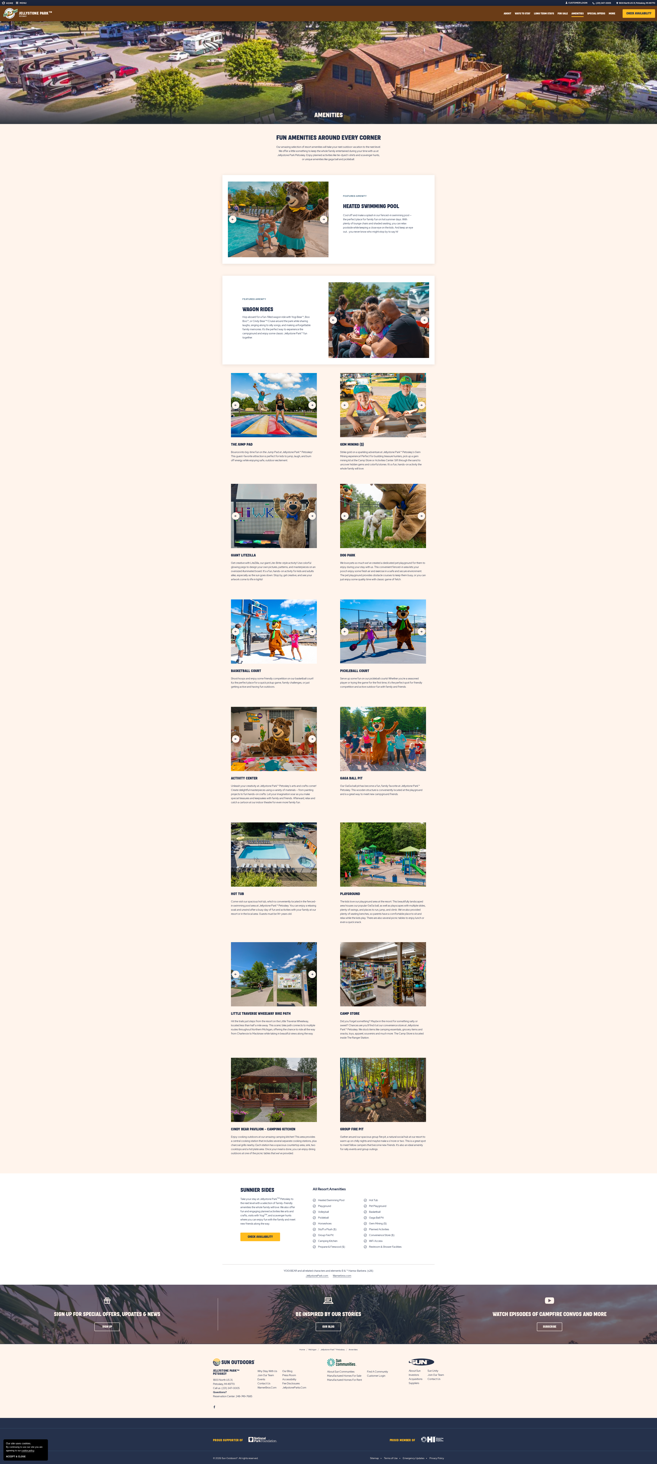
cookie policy (27, 1450)
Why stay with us (267, 1371)
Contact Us (263, 1383)
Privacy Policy (436, 1458)
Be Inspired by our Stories (328, 1314)
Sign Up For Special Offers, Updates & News (107, 1314)
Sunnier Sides (257, 1190)
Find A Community (377, 1371)
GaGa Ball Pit (351, 778)
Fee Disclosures (291, 1383)
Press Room (289, 1375)
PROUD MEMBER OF (402, 1440)
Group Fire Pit (352, 1129)
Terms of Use (391, 1458)
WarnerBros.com (266, 1387)
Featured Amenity (355, 196)
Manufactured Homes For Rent (344, 1380)
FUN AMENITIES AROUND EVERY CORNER (328, 138)
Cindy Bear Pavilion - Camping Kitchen (263, 1129)
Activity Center (244, 778)
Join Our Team (265, 1375)
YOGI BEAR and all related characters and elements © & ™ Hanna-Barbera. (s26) (328, 1271)
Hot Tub (237, 894)
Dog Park (347, 555)
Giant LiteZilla (243, 555)
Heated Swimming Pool (371, 206)
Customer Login (577, 3)
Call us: (217, 1388)
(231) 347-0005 (603, 3)
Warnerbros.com (342, 1275)
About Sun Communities (341, 1371)
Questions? (220, 1392)
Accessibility (289, 1379)
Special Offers (596, 13)
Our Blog (287, 1371)
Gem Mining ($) (352, 444)
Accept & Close (16, 1456)
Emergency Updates (413, 1458)
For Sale (563, 13)
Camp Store (349, 1013)
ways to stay (522, 13)
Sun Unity (433, 1371)
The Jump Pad (242, 444)
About (507, 13)
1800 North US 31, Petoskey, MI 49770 (637, 3)
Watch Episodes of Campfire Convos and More (550, 1314)
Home (9, 3)
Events (261, 1379)
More (612, 13)
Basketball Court (246, 671)
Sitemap (374, 1458)
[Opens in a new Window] (266, 1439)
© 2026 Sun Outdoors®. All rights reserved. (235, 1458)
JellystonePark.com (317, 1275)
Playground (350, 894)
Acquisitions (415, 1379)
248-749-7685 (244, 1396)
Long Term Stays (544, 13)
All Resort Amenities (329, 1189)
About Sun (415, 1371)
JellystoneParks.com (294, 1387)
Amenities (577, 13)
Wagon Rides (257, 309)
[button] (639, 13)
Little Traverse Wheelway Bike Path (261, 1013)
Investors (414, 1375)
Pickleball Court (354, 671)
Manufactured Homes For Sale (344, 1376)
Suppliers (414, 1383)
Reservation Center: (224, 1396)
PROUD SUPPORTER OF (228, 1440)
